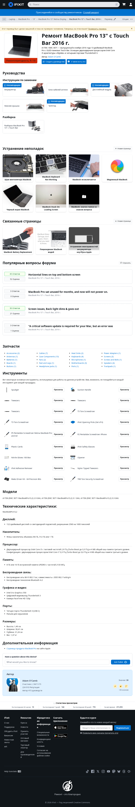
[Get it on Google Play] (60, 736)
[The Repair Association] (129, 771)
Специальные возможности (43, 733)
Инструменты (15, 373)
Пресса (24, 722)
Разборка (9, 117)
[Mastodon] (113, 771)
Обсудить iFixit (10, 731)
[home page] (16, 4)
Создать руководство (55, 61)
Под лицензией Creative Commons (74, 802)
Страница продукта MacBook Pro (21, 648)
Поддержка (9, 727)
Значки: (123, 680)
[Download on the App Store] (60, 727)
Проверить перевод (97, 29)
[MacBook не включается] (84, 165)
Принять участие (24, 732)
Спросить (127, 263)
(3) (79, 363)
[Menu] (4, 4)
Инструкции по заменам (20, 80)
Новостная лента (9, 741)
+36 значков (123, 690)
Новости (24, 727)
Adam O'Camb (54, 56)
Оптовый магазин (25, 739)
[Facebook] (92, 771)
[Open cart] (124, 4)
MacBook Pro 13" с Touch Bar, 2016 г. (85, 19)
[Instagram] (103, 771)
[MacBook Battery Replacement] (18, 238)
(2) (13, 353)
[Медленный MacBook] (117, 165)
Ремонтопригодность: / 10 (20, 60)
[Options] (4, 19)
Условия (40, 746)
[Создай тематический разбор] (121, 686)
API (5, 746)
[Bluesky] (118, 771)
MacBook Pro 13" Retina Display (52, 19)
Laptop (12, 19)
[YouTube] (108, 771)
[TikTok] (87, 771)
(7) (43, 353)
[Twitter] (98, 771)
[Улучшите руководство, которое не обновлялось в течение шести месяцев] (126, 686)
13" (34, 19)
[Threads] (124, 771)
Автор (10, 674)
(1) (12, 356)
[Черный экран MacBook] (18, 196)
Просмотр (58, 389)
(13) (49, 356)
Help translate (10, 771)
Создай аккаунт (91, 12)
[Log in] (130, 4)
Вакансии (8, 735)
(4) (77, 356)
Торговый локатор (25, 746)
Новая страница (124, 148)
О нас (6, 722)
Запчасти (11, 346)
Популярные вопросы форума (29, 262)
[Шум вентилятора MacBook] (18, 165)
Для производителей (28, 754)
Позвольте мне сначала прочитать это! (100, 733)
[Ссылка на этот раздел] (1, 506)
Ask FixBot (118, 662)
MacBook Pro (24, 19)
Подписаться (122, 728)
